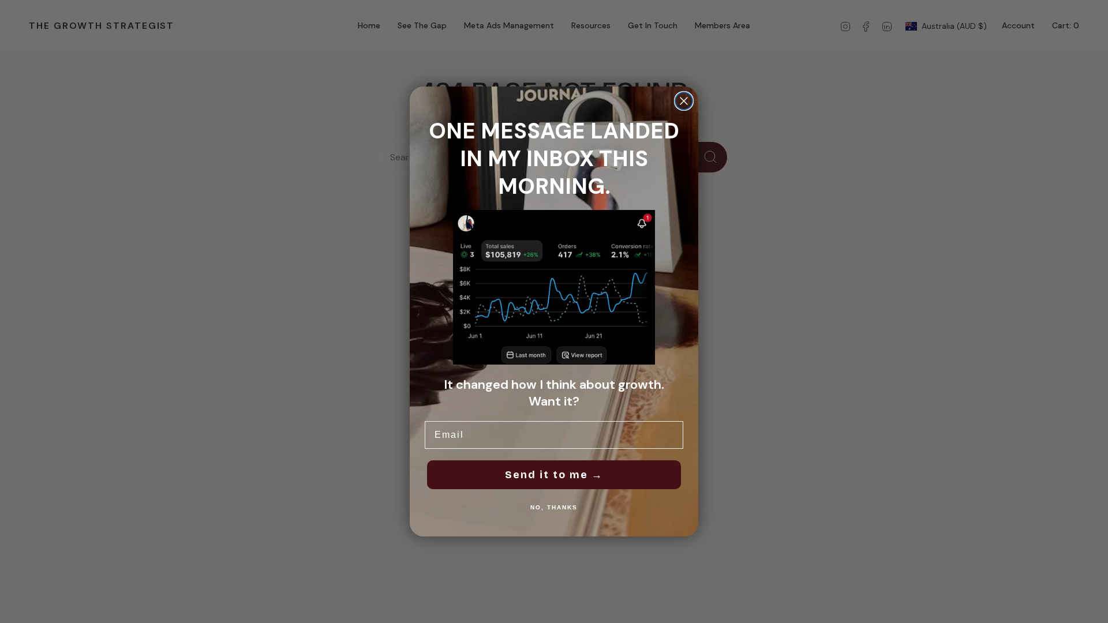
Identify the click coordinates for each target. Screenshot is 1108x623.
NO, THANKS (554, 507)
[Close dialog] (683, 101)
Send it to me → (554, 474)
